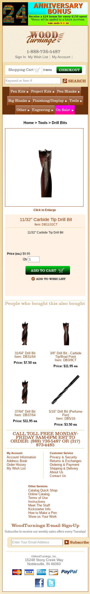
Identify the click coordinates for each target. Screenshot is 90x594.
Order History (16, 465)
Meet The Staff (39, 505)
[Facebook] (39, 582)
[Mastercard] (16, 571)
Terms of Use (38, 498)
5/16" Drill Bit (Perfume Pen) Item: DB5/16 (65, 415)
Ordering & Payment (64, 465)
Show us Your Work (42, 516)
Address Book (17, 461)
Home (29, 122)
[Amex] (40, 571)
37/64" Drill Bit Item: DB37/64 (25, 413)
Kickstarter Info (39, 509)
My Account (61, 57)
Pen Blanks (66, 91)
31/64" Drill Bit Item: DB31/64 (25, 354)
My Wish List (38, 57)
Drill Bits (59, 122)
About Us (56, 472)
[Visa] (28, 571)
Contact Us (58, 476)
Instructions (36, 501)
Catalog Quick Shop (42, 490)
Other (21, 110)
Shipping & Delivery (64, 468)
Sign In (20, 57)
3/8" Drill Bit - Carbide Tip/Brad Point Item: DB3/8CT (65, 356)
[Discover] (52, 571)
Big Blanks (17, 101)
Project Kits (41, 91)
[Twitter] (51, 582)
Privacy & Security (63, 457)
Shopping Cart (21, 70)
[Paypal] (68, 571)
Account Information (21, 457)
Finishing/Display (48, 101)
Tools (74, 101)
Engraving (41, 110)
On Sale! (63, 110)
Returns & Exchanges (66, 461)
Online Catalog (39, 494)
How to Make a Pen (42, 513)
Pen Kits (17, 91)
